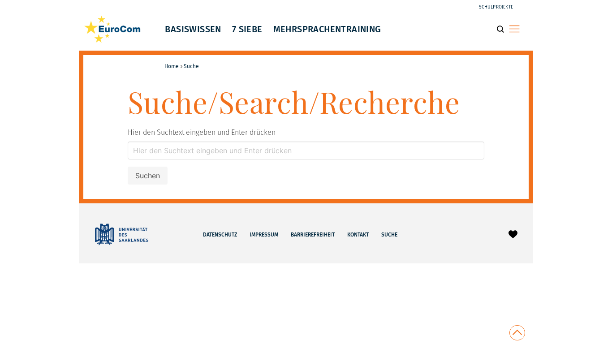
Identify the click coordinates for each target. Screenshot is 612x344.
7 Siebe (247, 29)
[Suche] (503, 29)
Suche (389, 235)
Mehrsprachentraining (327, 29)
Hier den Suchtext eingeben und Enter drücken (202, 132)
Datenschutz (220, 235)
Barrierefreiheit (313, 235)
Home (171, 66)
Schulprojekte (496, 7)
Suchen (147, 175)
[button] (514, 29)
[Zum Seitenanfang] (517, 332)
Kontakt (358, 235)
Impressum (264, 235)
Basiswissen (193, 29)
